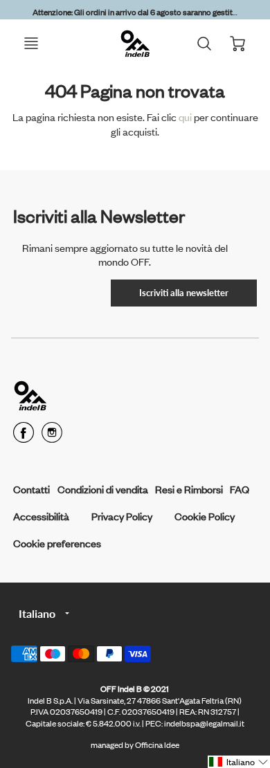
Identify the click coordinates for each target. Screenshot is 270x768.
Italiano (37, 613)
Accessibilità (41, 516)
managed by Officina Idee (135, 744)
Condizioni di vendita (102, 489)
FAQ (239, 489)
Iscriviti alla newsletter (183, 292)
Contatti (31, 489)
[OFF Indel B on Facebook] (23, 437)
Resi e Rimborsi (189, 489)
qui (186, 116)
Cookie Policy (204, 516)
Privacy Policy (121, 516)
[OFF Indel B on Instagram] (52, 437)
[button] (239, 762)
